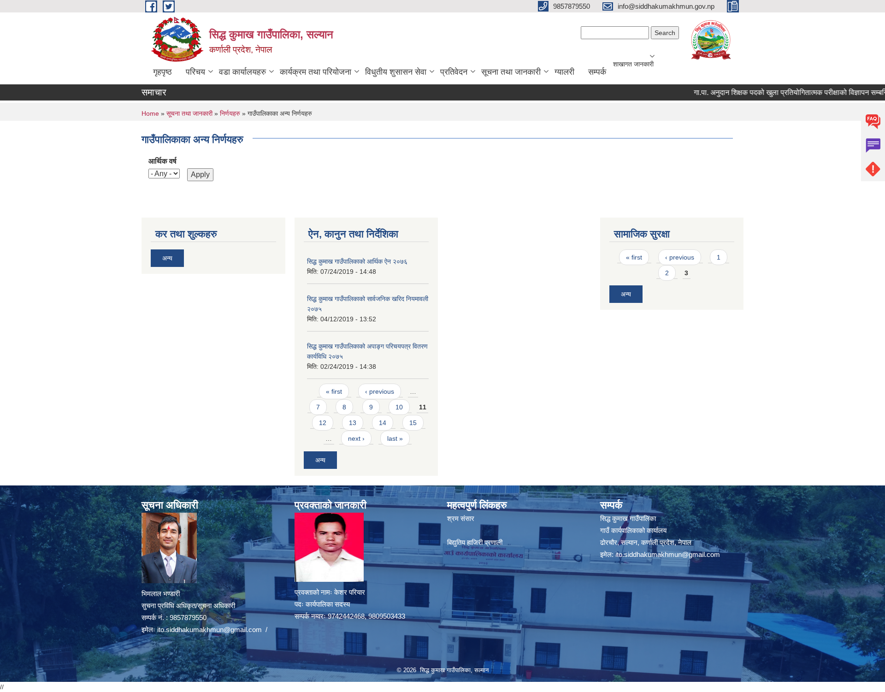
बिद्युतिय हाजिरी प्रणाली (474, 542)
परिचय (195, 72)
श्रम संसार (460, 518)
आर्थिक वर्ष (162, 161)
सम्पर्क (597, 72)
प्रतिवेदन (453, 72)
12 (322, 422)
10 (399, 407)
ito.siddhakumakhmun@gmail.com (209, 629)
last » (395, 438)
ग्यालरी (564, 72)
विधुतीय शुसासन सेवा (395, 72)
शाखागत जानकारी (633, 64)
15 (413, 422)
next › (356, 438)
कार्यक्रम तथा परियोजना (315, 72)
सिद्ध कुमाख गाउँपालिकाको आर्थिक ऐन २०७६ (357, 261)
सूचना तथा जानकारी (511, 72)
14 (382, 422)
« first (334, 391)
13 (352, 422)
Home (150, 113)
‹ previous (379, 391)
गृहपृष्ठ (162, 72)
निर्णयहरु (230, 113)
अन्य (167, 258)
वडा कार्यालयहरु (242, 72)
